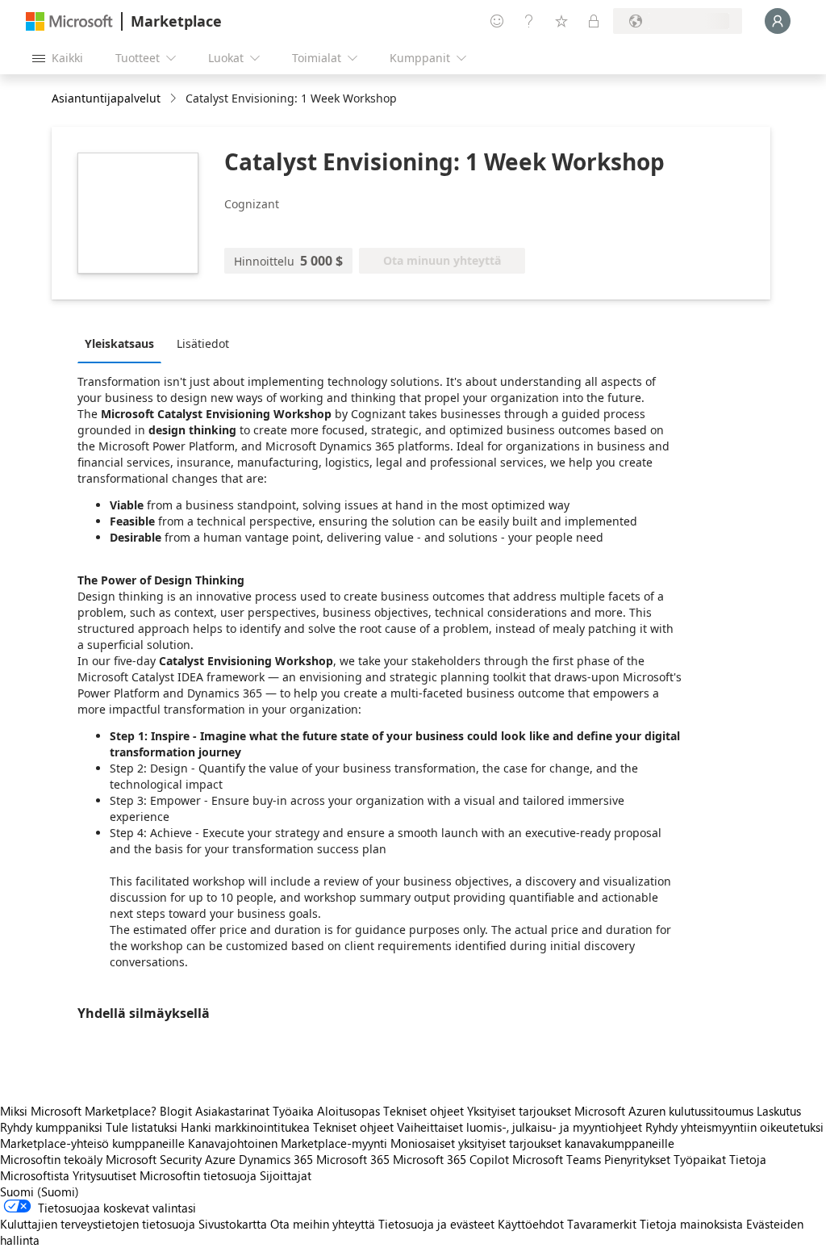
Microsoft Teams (556, 1159)
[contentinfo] (175, 99)
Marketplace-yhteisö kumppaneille (92, 1143)
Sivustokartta (232, 1224)
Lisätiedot (203, 343)
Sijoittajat (285, 1175)
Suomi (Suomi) (39, 1191)
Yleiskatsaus (119, 343)
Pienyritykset (637, 1159)
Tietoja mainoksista (691, 1224)
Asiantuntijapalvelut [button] (106, 98)
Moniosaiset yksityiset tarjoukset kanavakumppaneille (532, 1143)
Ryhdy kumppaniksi (51, 1127)
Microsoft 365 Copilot (451, 1159)
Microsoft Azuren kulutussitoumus (665, 1111)
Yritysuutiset (104, 1175)
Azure (220, 1159)
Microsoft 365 (353, 1159)
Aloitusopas (348, 1111)
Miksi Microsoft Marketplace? (78, 1111)
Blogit (176, 1111)
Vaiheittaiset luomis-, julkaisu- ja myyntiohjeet (519, 1127)
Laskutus (779, 1111)
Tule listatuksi (141, 1127)
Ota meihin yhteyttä (322, 1224)
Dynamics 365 (276, 1159)
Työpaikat (700, 1159)
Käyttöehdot (531, 1224)
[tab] (123, 343)
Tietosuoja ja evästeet (436, 1224)
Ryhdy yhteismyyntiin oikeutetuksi (734, 1127)
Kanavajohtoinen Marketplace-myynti (287, 1143)
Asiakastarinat (232, 1111)
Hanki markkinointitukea (245, 1127)
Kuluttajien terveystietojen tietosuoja (97, 1224)
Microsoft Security (154, 1159)
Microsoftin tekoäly (51, 1159)
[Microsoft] (69, 21)
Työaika (293, 1111)
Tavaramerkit (601, 1224)
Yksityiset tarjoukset (519, 1111)
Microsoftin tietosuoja (198, 1175)
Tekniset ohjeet (423, 1111)
